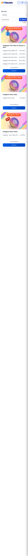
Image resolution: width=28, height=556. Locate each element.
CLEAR (24, 22)
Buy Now (14, 70)
